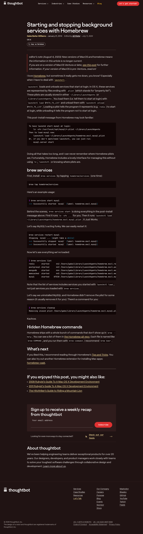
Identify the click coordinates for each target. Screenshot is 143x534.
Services (42, 4)
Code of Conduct (80, 524)
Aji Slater (76, 36)
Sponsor (100, 505)
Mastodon (124, 489)
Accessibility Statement (98, 524)
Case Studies (73, 4)
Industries (57, 4)
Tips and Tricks (100, 355)
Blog (99, 4)
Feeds (122, 505)
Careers (100, 492)
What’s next (37, 348)
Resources (87, 4)
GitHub (123, 495)
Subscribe (103, 425)
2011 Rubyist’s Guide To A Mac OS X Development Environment (63, 386)
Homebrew (39, 76)
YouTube (123, 499)
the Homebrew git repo (77, 337)
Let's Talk (77, 499)
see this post (89, 65)
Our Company (103, 489)
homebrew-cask (36, 363)
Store (99, 508)
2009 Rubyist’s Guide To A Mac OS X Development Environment (64, 382)
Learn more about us (54, 466)
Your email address (42, 420)
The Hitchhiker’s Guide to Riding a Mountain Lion (55, 391)
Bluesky (123, 492)
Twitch (123, 502)
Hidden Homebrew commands (54, 326)
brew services (39, 170)
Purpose (100, 495)
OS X (29, 40)
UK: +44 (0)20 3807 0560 (103, 522)
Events (100, 502)
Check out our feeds (96, 436)
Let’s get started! (128, 4)
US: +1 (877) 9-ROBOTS (82, 522)
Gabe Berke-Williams (36, 36)
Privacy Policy (114, 524)
